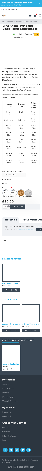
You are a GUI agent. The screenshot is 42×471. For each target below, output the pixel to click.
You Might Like (9, 300)
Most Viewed (27, 340)
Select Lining (6, 188)
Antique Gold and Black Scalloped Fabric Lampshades (11, 324)
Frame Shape (6, 179)
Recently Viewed (10, 340)
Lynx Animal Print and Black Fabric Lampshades (11, 364)
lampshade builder (25, 229)
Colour (4, 184)
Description (11, 220)
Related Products (11, 259)
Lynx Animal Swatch (11, 283)
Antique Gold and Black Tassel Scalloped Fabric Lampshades (31, 324)
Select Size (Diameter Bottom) (12, 171)
